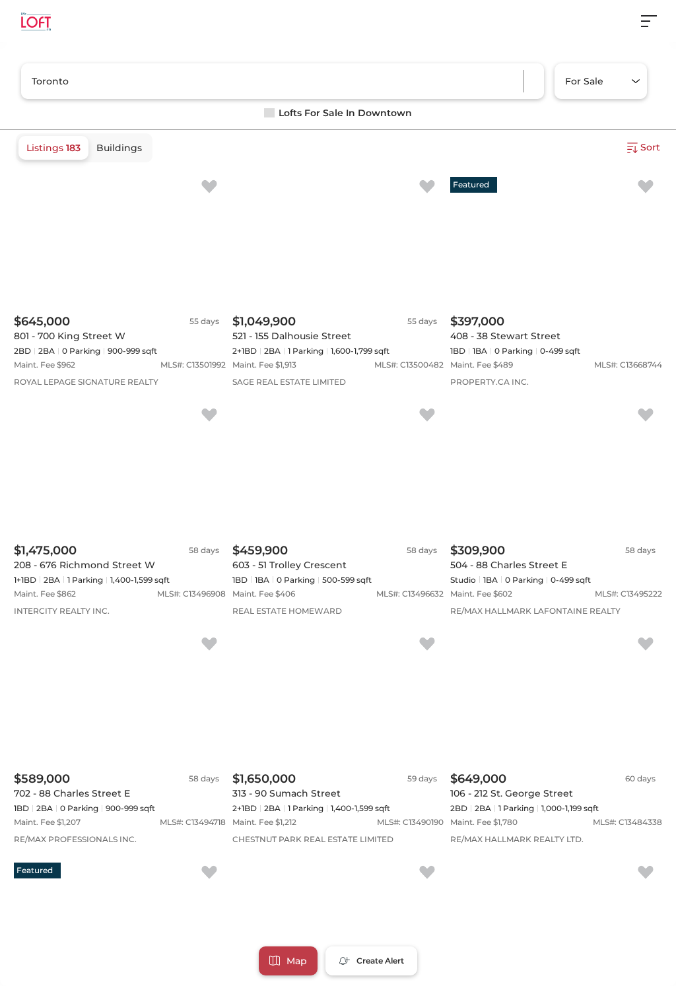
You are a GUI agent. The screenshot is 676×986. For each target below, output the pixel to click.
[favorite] (209, 187)
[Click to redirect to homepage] (36, 21)
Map (297, 961)
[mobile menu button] (656, 21)
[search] (235, 81)
